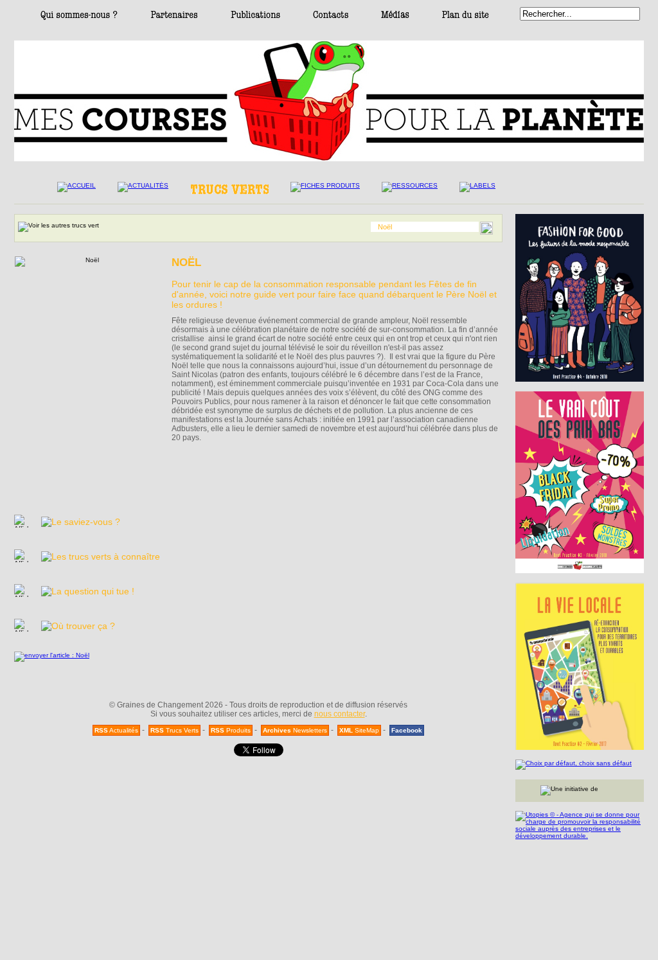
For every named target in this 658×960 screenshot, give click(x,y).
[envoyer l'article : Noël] (51, 655)
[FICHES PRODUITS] (325, 190)
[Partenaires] (174, 17)
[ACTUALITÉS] (143, 190)
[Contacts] (330, 17)
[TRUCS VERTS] (229, 192)
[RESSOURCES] (410, 190)
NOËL (186, 262)
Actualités (116, 730)
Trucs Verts (174, 730)
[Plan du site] (465, 17)
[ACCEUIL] (76, 190)
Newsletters (295, 730)
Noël (385, 227)
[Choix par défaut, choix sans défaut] (579, 765)
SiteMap (359, 730)
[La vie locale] (579, 666)
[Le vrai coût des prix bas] (579, 482)
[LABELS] (477, 190)
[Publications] (255, 17)
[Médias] (395, 17)
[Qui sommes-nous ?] (79, 17)
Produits (231, 730)
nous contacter (339, 713)
